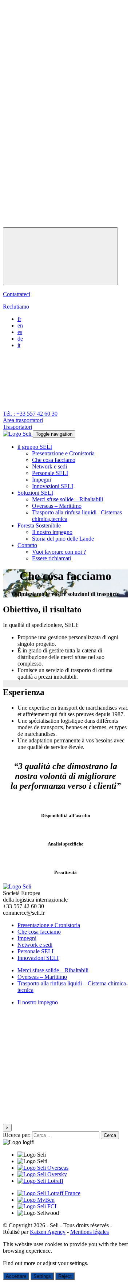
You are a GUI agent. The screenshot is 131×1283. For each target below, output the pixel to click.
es (19, 332)
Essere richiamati (51, 558)
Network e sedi (49, 466)
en (20, 325)
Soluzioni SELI (35, 493)
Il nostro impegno (52, 532)
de (20, 339)
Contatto (27, 545)
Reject (65, 1276)
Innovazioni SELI (52, 486)
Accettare (16, 1276)
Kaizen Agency (48, 1232)
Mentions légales (89, 1232)
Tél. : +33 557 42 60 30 (30, 414)
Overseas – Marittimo (57, 506)
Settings (42, 1276)
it (18, 345)
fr (19, 319)
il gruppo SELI (34, 447)
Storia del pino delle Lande (63, 538)
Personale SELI (50, 473)
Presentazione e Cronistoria (63, 453)
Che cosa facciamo (53, 460)
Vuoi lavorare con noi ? (59, 552)
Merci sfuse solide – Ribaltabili (67, 499)
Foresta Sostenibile (39, 525)
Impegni (41, 479)
